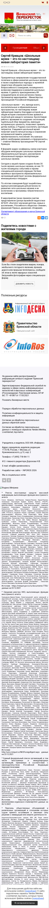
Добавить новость (24, 284)
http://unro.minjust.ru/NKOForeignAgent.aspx (21, 752)
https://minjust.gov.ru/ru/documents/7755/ (30, 586)
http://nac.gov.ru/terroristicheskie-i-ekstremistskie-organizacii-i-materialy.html (25, 801)
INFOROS (27, 470)
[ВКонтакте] (42, 217)
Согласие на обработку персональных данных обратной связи (20, 421)
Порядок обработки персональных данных (23, 408)
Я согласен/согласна (25, 903)
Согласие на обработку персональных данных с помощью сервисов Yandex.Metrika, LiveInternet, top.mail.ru (24, 429)
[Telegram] (46, 217)
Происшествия (20, 48)
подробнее (30, 891)
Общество (38, 48)
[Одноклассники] (39, 217)
